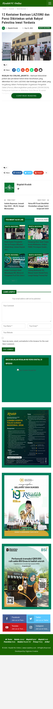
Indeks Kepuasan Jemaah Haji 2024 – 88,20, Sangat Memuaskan (14, 206)
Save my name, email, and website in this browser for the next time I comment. (25, 342)
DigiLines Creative (32, 651)
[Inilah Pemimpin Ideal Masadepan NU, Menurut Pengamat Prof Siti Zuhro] (14, 260)
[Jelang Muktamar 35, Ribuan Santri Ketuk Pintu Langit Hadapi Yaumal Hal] (38, 260)
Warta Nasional (44, 28)
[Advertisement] (26, 133)
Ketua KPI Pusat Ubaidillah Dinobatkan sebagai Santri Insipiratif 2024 (38, 206)
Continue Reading (26, 95)
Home (10, 639)
